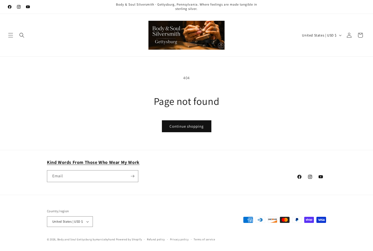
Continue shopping (186, 126)
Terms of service (204, 239)
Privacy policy (179, 239)
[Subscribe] (132, 176)
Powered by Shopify (129, 239)
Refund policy (156, 239)
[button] (10, 35)
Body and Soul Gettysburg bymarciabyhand (86, 239)
